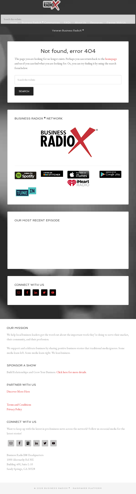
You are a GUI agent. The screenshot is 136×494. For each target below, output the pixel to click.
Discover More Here (18, 391)
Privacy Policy (14, 409)
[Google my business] (28, 443)
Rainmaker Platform (87, 488)
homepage (111, 59)
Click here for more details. (71, 372)
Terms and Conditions (19, 404)
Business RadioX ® (68, 5)
